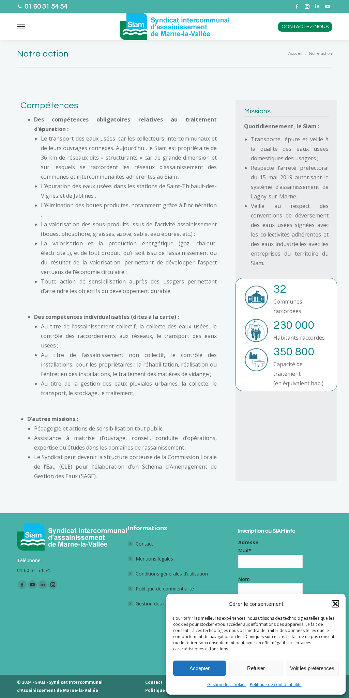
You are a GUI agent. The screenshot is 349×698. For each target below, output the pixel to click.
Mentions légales (154, 558)
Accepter (199, 668)
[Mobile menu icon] (21, 26)
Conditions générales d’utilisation (172, 573)
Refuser (256, 668)
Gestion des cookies (226, 684)
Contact (144, 543)
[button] (335, 603)
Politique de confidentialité (276, 684)
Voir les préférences (312, 668)
